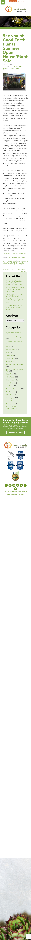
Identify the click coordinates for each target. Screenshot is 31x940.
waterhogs (21, 265)
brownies (14, 260)
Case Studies (10, 355)
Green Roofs (10, 374)
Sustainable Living (12, 401)
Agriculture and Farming (14, 332)
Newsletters (7, 70)
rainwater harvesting (8, 263)
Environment (10, 358)
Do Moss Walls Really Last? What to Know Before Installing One (15, 289)
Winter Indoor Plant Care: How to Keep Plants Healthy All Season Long (14, 283)
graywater (10, 261)
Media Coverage (11, 383)
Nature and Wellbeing (13, 389)
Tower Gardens (14, 265)
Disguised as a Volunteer (23, 270)
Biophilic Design (11, 349)
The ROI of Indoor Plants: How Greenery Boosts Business (14, 307)
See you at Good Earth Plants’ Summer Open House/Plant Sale (15, 48)
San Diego (15, 263)
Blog (7, 352)
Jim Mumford (22, 261)
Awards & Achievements (14, 342)
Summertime (8, 269)
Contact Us (13, 1)
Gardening (9, 361)
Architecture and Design (14, 337)
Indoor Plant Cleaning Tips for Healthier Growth (14, 295)
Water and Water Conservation (11, 408)
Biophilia (8, 346)
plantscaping (24, 262)
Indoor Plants (14, 68)
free (18, 260)
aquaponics (8, 260)
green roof (15, 261)
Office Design (10, 395)
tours (9, 265)
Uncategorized (10, 404)
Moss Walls (9, 386)
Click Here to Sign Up (16, 432)
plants (19, 262)
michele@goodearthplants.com (14, 253)
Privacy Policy (21, 494)
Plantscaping (10, 398)
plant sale (14, 262)
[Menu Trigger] (3, 2)
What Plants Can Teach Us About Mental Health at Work (15, 301)
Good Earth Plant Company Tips (14, 370)
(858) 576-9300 (21, 1)
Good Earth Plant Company (15, 257)
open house (9, 262)
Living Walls (10, 380)
